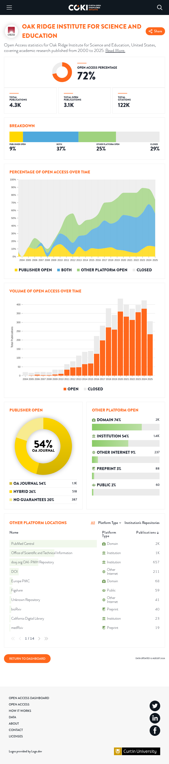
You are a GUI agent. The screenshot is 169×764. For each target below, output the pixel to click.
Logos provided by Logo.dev (25, 751)
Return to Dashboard (27, 658)
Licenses (16, 736)
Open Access (19, 704)
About (14, 723)
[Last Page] (46, 638)
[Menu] (9, 7)
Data (12, 717)
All (93, 522)
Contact (16, 730)
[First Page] (13, 638)
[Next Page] (39, 638)
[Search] (159, 7)
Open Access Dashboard (29, 698)
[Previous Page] (20, 638)
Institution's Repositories (142, 522)
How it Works (20, 711)
